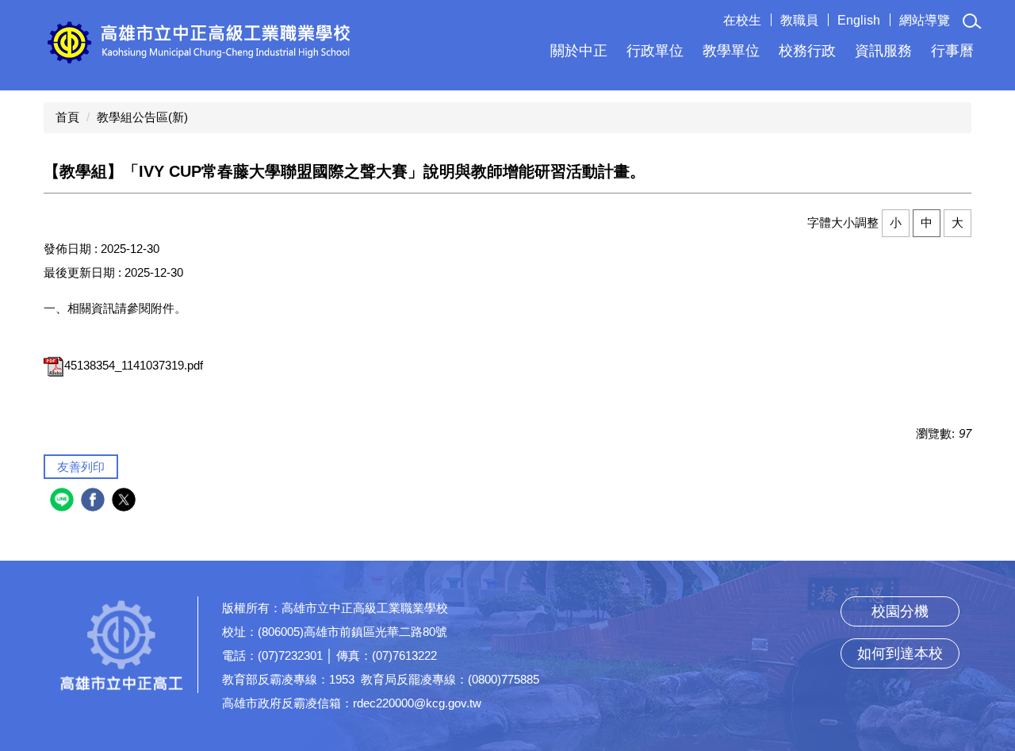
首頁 (67, 117)
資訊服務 (883, 51)
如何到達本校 (900, 653)
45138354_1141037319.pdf (133, 365)
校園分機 (900, 611)
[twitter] (126, 501)
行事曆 (952, 51)
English (858, 20)
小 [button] (896, 222)
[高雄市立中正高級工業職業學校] (199, 41)
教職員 (799, 20)
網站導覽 (924, 20)
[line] (64, 501)
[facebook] (95, 501)
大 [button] (957, 222)
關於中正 (578, 51)
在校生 (742, 20)
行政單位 (655, 51)
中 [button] (927, 222)
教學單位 (731, 51)
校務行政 (807, 51)
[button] (972, 21)
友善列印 (81, 466)
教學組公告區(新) (142, 117)
